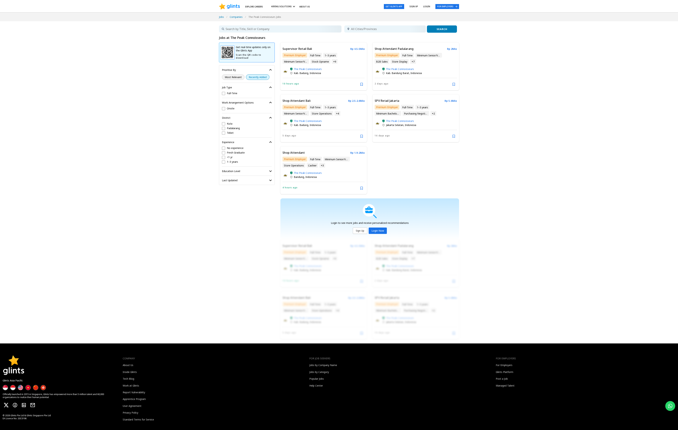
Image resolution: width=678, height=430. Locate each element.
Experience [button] (228, 142)
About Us (304, 6)
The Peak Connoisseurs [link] (308, 69)
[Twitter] (6, 405)
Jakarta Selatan (394, 125)
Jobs (221, 17)
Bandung (299, 177)
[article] (323, 66)
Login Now (377, 230)
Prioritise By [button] (229, 70)
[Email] (32, 405)
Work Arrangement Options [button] (238, 102)
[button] (291, 69)
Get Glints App (394, 6)
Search (442, 29)
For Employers (445, 6)
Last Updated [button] (229, 180)
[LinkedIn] (23, 405)
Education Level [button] (231, 171)
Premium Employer (295, 55)
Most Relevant (233, 77)
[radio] (233, 77)
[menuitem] (283, 6)
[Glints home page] (229, 6)
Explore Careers (254, 6)
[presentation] (229, 6)
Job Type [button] (227, 87)
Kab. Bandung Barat (397, 73)
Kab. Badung (301, 73)
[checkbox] (247, 93)
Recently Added (258, 77)
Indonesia (315, 73)
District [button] (226, 117)
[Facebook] (15, 405)
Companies (236, 17)
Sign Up (360, 230)
